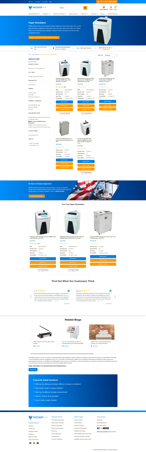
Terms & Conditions (56, 439)
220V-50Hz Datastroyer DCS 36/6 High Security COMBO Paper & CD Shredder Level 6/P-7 (85, 80)
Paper (31, 109)
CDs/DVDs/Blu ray (35, 105)
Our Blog (31, 434)
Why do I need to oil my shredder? (47, 396)
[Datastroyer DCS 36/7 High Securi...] (86, 128)
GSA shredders (34, 119)
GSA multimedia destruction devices (40, 117)
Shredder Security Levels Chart (82, 439)
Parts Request (78, 422)
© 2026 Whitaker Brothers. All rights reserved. (105, 449)
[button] (81, 148)
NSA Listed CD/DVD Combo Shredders (37, 122)
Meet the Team (33, 437)
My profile (99, 420)
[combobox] (73, 8)
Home (30, 54)
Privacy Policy (55, 436)
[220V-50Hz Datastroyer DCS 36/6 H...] (86, 68)
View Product (64, 101)
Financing (54, 431)
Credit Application (56, 433)
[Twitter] (34, 443)
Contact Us (37, 1)
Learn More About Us (36, 196)
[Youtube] (38, 443)
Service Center (78, 420)
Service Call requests (80, 428)
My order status (101, 425)
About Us (31, 1)
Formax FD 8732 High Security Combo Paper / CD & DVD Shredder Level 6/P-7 (107, 80)
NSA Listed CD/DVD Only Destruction (40, 127)
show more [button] (56, 300)
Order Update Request (57, 422)
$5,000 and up (34, 135)
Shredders (33, 84)
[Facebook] (30, 443)
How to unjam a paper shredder (46, 400)
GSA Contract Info (33, 439)
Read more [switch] (33, 369)
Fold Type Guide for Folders (82, 436)
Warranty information (79, 431)
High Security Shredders (36, 76)
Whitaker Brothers (35, 97)
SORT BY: (100, 55)
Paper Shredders (35, 54)
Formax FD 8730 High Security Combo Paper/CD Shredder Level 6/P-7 (64, 140)
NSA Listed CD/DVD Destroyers (38, 125)
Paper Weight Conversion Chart (82, 433)
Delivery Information (56, 425)
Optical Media (33, 107)
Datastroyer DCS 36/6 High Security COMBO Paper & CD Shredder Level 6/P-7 (63, 80)
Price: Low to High (34, 143)
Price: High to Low (34, 145)
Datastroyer (33, 92)
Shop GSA (45, 1)
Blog (51, 1)
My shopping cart (102, 422)
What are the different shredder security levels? (52, 392)
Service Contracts (79, 425)
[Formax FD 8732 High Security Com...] (107, 68)
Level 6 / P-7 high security (37, 68)
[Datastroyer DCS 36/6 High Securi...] (64, 68)
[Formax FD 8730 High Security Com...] (64, 128)
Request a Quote (33, 431)
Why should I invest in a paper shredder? (49, 388)
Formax (32, 95)
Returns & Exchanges (57, 428)
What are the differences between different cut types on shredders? (58, 384)
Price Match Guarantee (57, 420)
